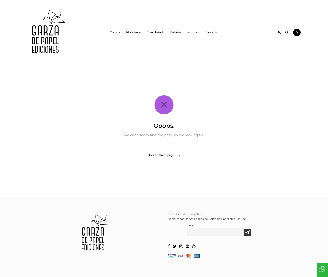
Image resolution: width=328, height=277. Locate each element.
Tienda (115, 32)
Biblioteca (133, 32)
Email (190, 226)
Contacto (211, 32)
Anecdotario (155, 32)
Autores (193, 32)
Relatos (175, 32)
